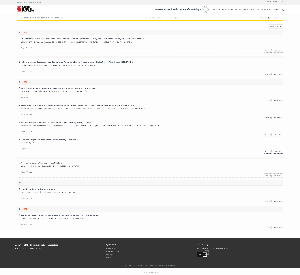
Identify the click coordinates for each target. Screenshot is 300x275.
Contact (108, 258)
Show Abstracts (276, 26)
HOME (269, 2)
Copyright (109, 255)
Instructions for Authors (114, 251)
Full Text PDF (278, 51)
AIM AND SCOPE (227, 10)
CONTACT (276, 2)
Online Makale (153, 272)
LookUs (144, 272)
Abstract (268, 51)
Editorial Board (111, 248)
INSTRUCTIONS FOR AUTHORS (260, 10)
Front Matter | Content (270, 18)
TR (282, 2)
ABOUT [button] (216, 10)
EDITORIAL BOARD (241, 10)
